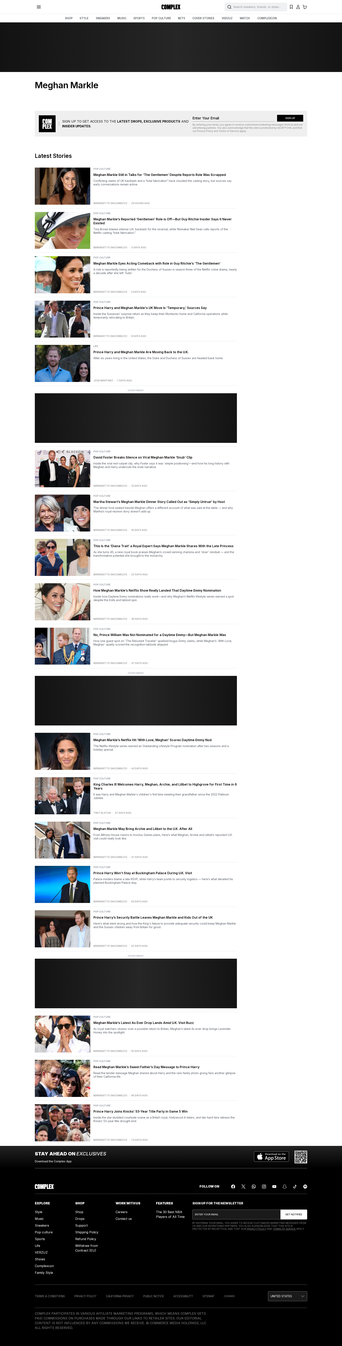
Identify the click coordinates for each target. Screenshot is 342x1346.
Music (39, 1219)
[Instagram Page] (264, 1187)
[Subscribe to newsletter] (293, 1214)
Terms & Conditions (50, 1296)
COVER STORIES (203, 18)
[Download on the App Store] (271, 1157)
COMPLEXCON (267, 18)
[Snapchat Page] (285, 1187)
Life (37, 1246)
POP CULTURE (161, 18)
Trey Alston (102, 813)
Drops (80, 1219)
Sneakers (42, 1225)
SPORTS (139, 18)
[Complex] (171, 7)
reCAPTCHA (284, 127)
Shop (79, 1212)
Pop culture (44, 1232)
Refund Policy (85, 1239)
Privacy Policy (205, 131)
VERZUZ (227, 18)
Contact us (124, 1219)
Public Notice (153, 1296)
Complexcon (44, 1266)
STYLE (84, 18)
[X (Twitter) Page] (243, 1187)
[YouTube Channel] (274, 1187)
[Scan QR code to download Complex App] (300, 1157)
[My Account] (298, 7)
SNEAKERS (103, 18)
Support (81, 1225)
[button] (287, 1296)
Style (38, 1212)
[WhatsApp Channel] (254, 1187)
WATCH (245, 18)
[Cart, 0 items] (304, 7)
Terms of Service (229, 131)
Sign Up (290, 118)
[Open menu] (39, 7)
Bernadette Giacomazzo (110, 203)
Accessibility (183, 1296)
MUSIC (121, 18)
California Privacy (120, 1296)
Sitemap (208, 1296)
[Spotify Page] (305, 1187)
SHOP (69, 18)
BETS (181, 18)
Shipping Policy (86, 1232)
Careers (121, 1212)
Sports (40, 1239)
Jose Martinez (103, 380)
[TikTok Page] (295, 1187)
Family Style (44, 1273)
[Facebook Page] (233, 1187)
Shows (40, 1259)
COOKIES (229, 1296)
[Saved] (291, 7)
